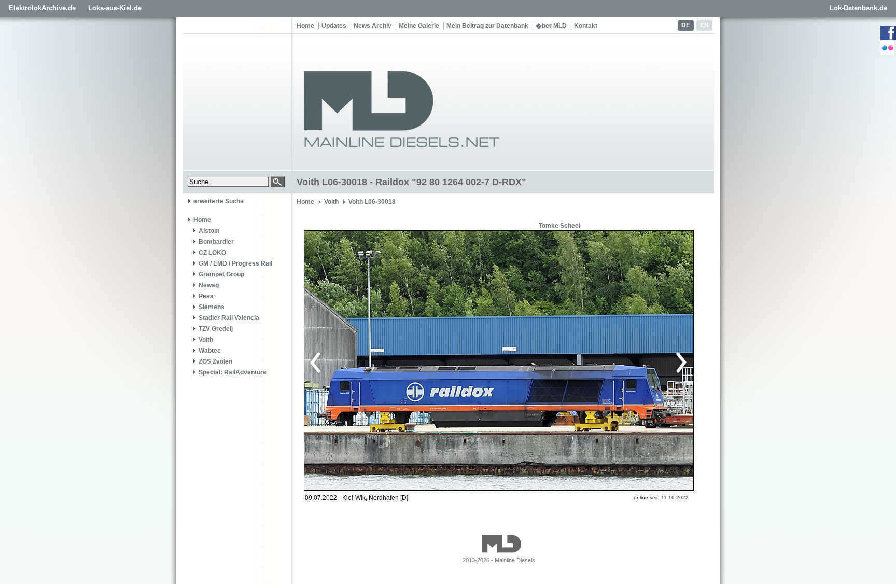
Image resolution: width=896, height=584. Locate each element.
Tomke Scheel (559, 225)
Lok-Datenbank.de (858, 8)
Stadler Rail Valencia (229, 318)
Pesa (206, 296)
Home (305, 26)
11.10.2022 (675, 497)
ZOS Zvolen (215, 361)
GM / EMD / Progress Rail (235, 263)
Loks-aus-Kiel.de (115, 8)
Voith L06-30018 (372, 201)
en (704, 25)
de (685, 25)
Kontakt (585, 26)
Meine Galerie (419, 26)
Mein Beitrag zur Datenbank (487, 26)
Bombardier (216, 241)
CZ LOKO (212, 252)
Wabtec (210, 350)
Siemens (212, 307)
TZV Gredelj (216, 328)
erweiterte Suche (218, 201)
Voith (206, 339)
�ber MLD (551, 26)
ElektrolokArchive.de (42, 8)
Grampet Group (221, 274)
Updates (333, 26)
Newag (209, 285)
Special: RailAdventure (233, 372)
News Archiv (372, 26)
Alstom (209, 230)
